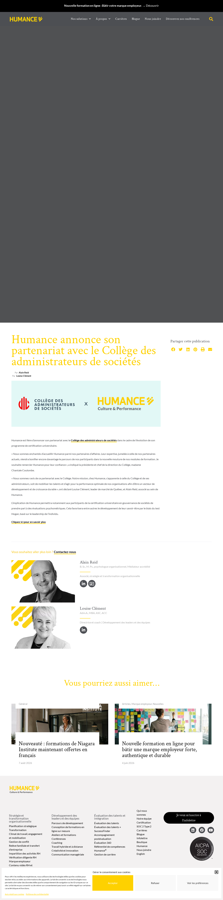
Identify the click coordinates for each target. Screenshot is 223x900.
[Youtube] (210, 830)
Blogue (136, 19)
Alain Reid (24, 372)
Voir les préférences (197, 883)
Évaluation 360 (102, 842)
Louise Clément (23, 376)
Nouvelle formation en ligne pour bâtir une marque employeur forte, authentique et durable (159, 749)
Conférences (59, 838)
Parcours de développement (67, 823)
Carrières (121, 19)
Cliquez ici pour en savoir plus (28, 521)
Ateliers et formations (64, 834)
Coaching (57, 842)
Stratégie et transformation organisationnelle (20, 818)
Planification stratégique (23, 826)
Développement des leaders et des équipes (65, 817)
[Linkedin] (193, 830)
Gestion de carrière (105, 854)
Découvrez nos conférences (182, 19)
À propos (101, 19)
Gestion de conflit (19, 841)
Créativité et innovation (65, 850)
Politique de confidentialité (37, 894)
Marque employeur (20, 861)
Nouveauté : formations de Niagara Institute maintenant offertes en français (57, 749)
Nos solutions (79, 19)
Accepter (113, 883)
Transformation (17, 829)
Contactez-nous (65, 552)
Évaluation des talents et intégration (109, 817)
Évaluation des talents (106, 823)
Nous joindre (153, 19)
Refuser (155, 883)
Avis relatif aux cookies (14, 894)
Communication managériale (68, 854)
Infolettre (142, 838)
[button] (216, 872)
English (141, 853)
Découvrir (152, 5)
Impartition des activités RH (24, 853)
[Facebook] (202, 830)
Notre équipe (144, 818)
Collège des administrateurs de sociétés (94, 440)
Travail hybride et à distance (67, 846)
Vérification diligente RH (22, 857)
